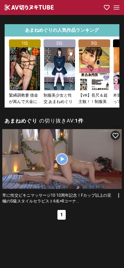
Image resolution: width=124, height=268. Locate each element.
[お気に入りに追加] (115, 135)
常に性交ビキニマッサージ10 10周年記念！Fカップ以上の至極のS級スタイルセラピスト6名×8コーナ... (56, 198)
